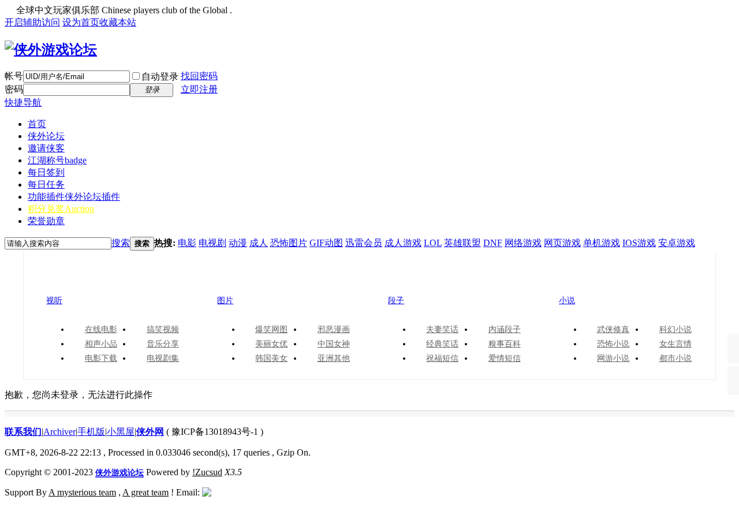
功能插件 (74, 197)
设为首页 (80, 22)
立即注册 (199, 89)
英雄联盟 (462, 243)
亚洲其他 (334, 358)
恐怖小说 (613, 344)
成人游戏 (403, 243)
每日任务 (46, 184)
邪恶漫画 (334, 329)
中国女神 (334, 344)
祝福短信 (442, 358)
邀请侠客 (46, 148)
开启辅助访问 (32, 22)
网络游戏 (523, 243)
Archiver (59, 432)
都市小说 (675, 358)
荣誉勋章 (46, 221)
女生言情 (675, 344)
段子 (411, 281)
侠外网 (150, 432)
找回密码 (199, 76)
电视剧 (212, 243)
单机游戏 (601, 243)
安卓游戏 (676, 243)
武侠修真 (613, 329)
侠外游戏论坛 (119, 472)
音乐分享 (163, 344)
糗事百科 (504, 344)
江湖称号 (57, 160)
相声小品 (101, 344)
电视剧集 (163, 358)
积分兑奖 (61, 209)
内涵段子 (504, 329)
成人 (258, 243)
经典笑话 (442, 344)
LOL (433, 243)
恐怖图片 (288, 243)
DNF (492, 243)
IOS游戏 (639, 243)
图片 (240, 281)
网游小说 (613, 358)
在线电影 (101, 329)
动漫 (238, 243)
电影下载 (101, 358)
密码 (14, 89)
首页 (37, 124)
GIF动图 (326, 243)
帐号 (14, 76)
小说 (581, 281)
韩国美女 (271, 358)
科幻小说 (675, 329)
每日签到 (46, 172)
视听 (69, 281)
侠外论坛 (46, 136)
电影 (187, 243)
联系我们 (23, 432)
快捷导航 (23, 102)
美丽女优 (271, 344)
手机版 (91, 432)
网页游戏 (562, 243)
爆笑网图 (271, 329)
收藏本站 (117, 22)
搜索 (120, 243)
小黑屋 (121, 432)
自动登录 (159, 76)
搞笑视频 (163, 329)
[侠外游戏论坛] (51, 49)
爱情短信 (504, 358)
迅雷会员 (363, 243)
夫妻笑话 (442, 329)
